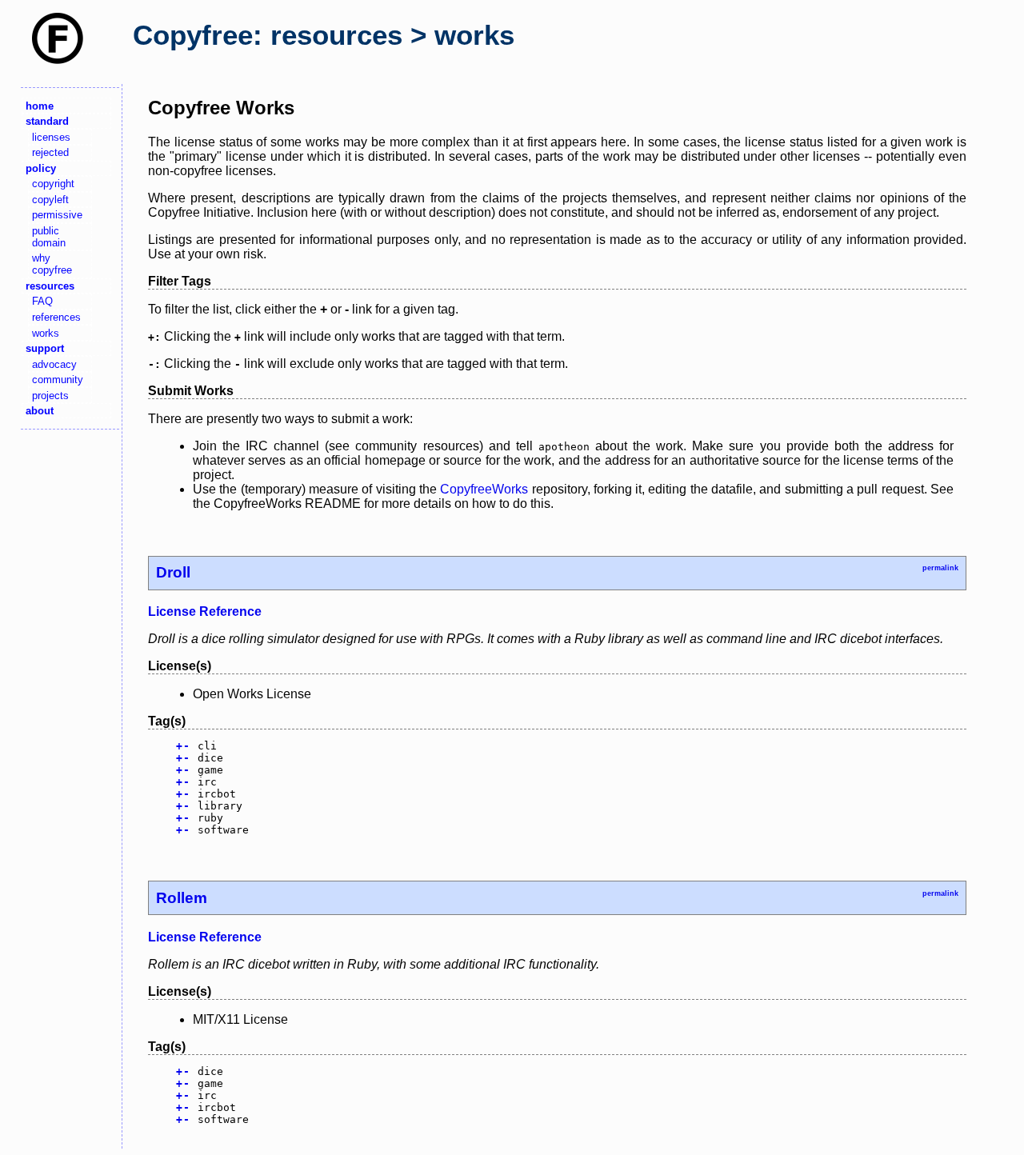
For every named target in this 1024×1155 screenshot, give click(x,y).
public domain (49, 237)
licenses (51, 137)
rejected (50, 152)
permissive (57, 215)
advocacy (54, 364)
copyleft (50, 200)
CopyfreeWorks (484, 489)
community (57, 380)
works (45, 333)
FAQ (42, 301)
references (56, 317)
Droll (173, 572)
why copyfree (52, 264)
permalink (940, 568)
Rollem (181, 897)
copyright (53, 184)
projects (50, 396)
